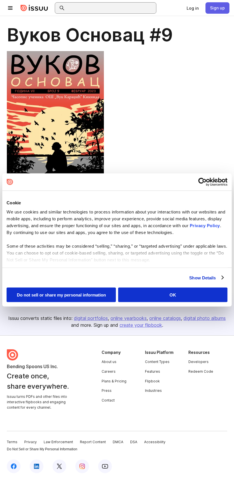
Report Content (93, 442)
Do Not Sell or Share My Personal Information (42, 449)
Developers (198, 362)
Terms (12, 442)
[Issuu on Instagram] (82, 466)
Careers (109, 371)
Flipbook (152, 381)
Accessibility (155, 442)
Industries (153, 390)
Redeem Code (200, 371)
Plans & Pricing (114, 381)
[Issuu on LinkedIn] (36, 466)
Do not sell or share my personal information (61, 295)
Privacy (30, 442)
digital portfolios (91, 318)
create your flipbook (141, 325)
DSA (133, 442)
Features (152, 371)
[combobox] (111, 8)
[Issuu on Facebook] (14, 466)
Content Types (157, 362)
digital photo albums (204, 318)
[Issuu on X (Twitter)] (59, 466)
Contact (108, 400)
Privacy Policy (205, 225)
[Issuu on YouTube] (105, 466)
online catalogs (165, 318)
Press (107, 390)
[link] (192, 8)
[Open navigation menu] (10, 8)
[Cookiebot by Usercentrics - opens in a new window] (202, 182)
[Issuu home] (34, 8)
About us (109, 362)
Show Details (202, 277)
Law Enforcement (58, 442)
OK (173, 295)
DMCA (118, 442)
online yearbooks (128, 318)
